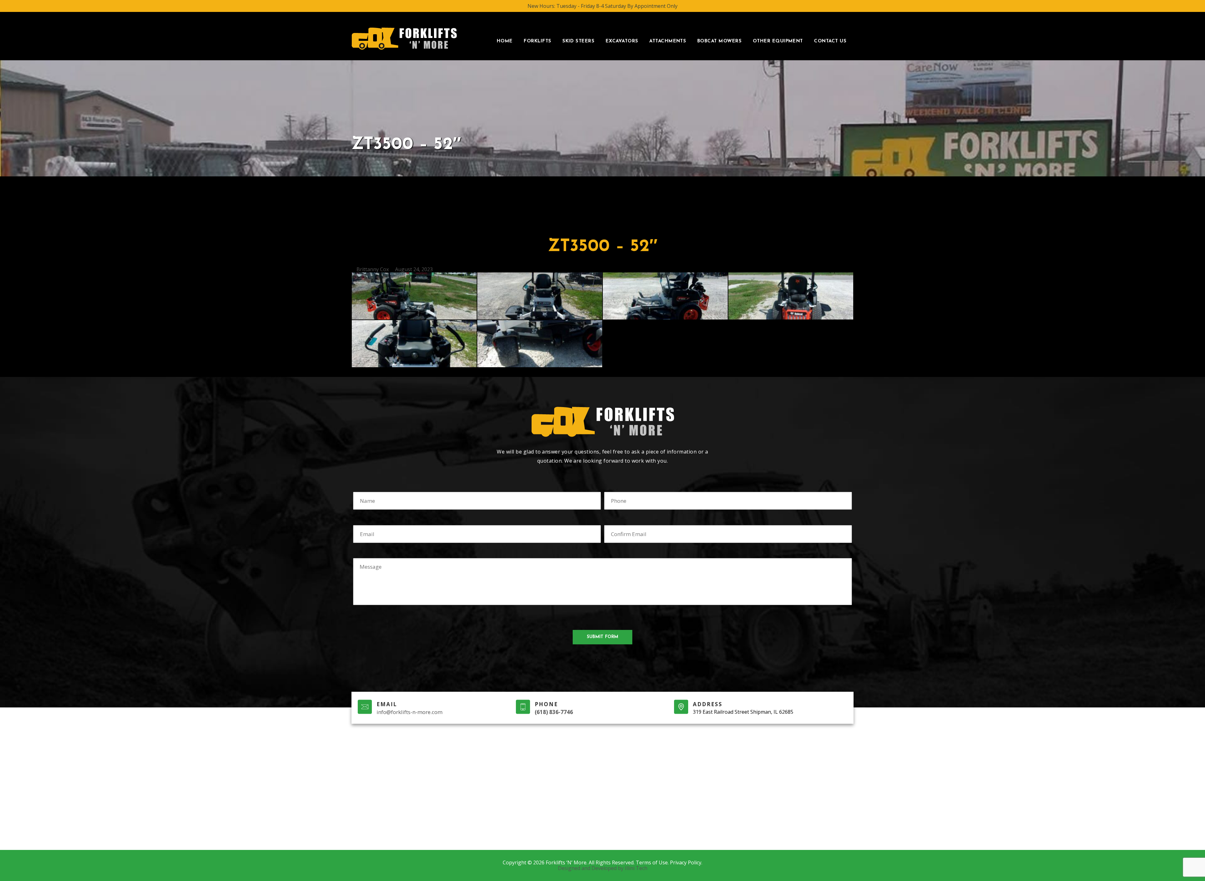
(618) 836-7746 (554, 712)
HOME (505, 41)
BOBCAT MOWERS (719, 41)
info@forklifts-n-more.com (409, 712)
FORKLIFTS (537, 41)
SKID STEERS (578, 41)
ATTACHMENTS (667, 41)
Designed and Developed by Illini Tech (602, 868)
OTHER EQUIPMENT (778, 41)
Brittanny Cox (372, 269)
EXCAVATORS (622, 41)
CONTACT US (830, 41)
